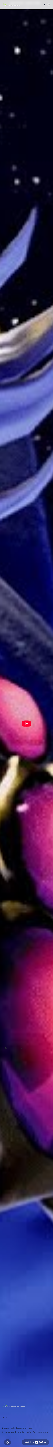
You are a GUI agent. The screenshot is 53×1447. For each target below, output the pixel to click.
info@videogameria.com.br (21, 1428)
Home (4, 1417)
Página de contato (23, 1432)
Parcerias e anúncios (42, 1432)
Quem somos (8, 1432)
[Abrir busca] (44, 4)
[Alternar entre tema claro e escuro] (49, 4)
